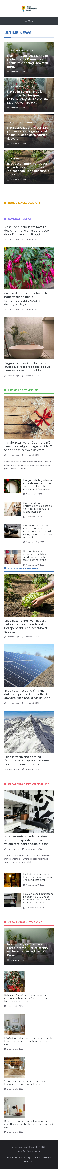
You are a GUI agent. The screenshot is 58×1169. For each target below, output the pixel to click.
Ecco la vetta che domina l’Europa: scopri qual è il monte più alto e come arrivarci (26, 760)
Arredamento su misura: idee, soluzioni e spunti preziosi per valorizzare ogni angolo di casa (26, 840)
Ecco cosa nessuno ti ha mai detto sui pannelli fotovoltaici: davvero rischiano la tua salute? (27, 694)
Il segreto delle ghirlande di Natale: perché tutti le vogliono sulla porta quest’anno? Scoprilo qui (37, 484)
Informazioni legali (42, 1157)
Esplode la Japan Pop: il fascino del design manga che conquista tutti (37, 877)
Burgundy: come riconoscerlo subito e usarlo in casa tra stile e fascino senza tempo (36, 555)
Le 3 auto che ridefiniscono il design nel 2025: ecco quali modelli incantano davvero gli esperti (38, 898)
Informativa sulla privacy (18, 1157)
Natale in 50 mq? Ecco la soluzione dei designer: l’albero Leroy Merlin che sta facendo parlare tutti (25, 998)
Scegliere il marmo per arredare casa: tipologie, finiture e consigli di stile (25, 1083)
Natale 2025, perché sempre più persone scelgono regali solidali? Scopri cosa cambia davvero (28, 446)
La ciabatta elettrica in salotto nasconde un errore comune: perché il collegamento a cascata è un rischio (37, 531)
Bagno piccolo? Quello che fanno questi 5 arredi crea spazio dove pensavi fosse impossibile (28, 366)
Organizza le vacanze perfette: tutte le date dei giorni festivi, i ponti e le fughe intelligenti (37, 507)
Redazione (29, 1161)
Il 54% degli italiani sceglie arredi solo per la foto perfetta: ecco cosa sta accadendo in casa (28, 1041)
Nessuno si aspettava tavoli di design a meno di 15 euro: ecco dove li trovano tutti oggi (26, 230)
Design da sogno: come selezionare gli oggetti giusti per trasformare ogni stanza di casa (28, 1124)
